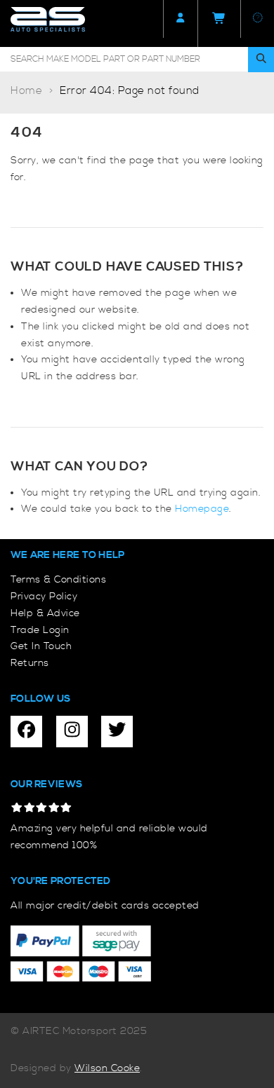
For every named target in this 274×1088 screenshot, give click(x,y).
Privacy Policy (44, 596)
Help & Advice (45, 613)
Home (26, 90)
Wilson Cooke (107, 1068)
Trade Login (40, 630)
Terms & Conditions (58, 579)
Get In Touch (41, 646)
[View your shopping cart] (218, 23)
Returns (30, 663)
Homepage (202, 509)
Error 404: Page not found (130, 90)
